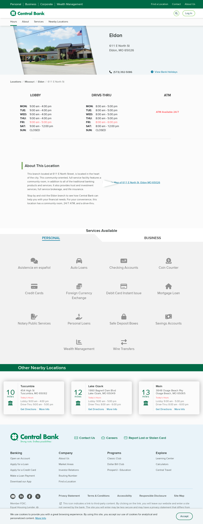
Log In (188, 13)
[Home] (36, 437)
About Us (190, 4)
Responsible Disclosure (152, 496)
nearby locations (58, 21)
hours (13, 21)
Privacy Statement (69, 496)
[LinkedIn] (21, 496)
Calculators (162, 464)
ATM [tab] (167, 95)
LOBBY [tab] (35, 95)
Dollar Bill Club (115, 464)
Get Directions (28, 409)
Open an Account (20, 458)
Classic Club (114, 458)
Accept (184, 516)
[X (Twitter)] (37, 496)
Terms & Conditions (98, 496)
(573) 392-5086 (122, 72)
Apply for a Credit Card (23, 470)
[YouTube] (12, 496)
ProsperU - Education (119, 470)
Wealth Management (70, 4)
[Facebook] (29, 496)
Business (30, 4)
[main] (101, 253)
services (38, 21)
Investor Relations (69, 470)
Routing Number (68, 476)
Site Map (179, 496)
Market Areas (66, 464)
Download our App (20, 481)
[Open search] (176, 13)
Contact (176, 4)
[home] (27, 13)
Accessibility (124, 496)
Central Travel (163, 470)
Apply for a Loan (19, 464)
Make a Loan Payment (22, 476)
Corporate (46, 4)
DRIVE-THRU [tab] (101, 95)
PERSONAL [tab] (51, 237)
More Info (40, 518)
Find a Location (159, 4)
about (25, 21)
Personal (15, 4)
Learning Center (165, 458)
